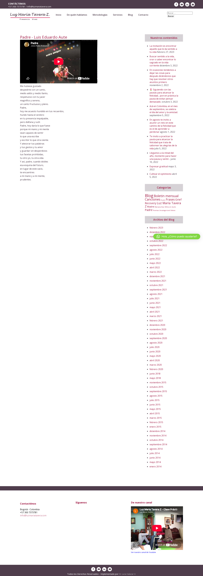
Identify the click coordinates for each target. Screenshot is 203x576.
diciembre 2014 (157, 431)
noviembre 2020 (158, 329)
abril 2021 (155, 311)
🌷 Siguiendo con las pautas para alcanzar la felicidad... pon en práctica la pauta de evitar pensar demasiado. (164, 95)
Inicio (58, 14)
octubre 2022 (156, 240)
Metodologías (100, 14)
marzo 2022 (156, 271)
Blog (130, 14)
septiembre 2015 (158, 391)
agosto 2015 (156, 395)
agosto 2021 (156, 294)
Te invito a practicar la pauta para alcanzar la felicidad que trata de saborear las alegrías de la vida (163, 142)
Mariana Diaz (159, 207)
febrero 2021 (156, 320)
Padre (148, 210)
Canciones (152, 199)
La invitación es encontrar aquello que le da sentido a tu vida (163, 48)
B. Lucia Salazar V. (127, 574)
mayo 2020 (155, 355)
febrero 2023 (156, 227)
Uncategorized (164, 210)
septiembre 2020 (158, 338)
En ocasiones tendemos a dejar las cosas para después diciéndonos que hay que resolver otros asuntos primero (163, 76)
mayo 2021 (155, 307)
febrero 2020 (156, 369)
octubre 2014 (156, 440)
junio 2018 (155, 373)
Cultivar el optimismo (161, 173)
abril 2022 (155, 267)
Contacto (143, 14)
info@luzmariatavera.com (33, 515)
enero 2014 (155, 466)
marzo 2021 (156, 316)
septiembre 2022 (158, 245)
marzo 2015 (156, 417)
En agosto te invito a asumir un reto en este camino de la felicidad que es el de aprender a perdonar (163, 125)
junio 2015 (155, 404)
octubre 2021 (156, 285)
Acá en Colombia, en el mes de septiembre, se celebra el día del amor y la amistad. (164, 109)
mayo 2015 (155, 409)
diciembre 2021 (157, 276)
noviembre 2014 (158, 435)
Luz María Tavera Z (163, 204)
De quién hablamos (77, 14)
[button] (176, 236)
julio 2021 (155, 298)
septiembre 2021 (158, 289)
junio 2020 (155, 351)
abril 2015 (155, 413)
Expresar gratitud (159, 166)
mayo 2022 (155, 263)
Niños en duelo (170, 207)
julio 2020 (155, 347)
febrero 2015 (156, 422)
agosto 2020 (156, 342)
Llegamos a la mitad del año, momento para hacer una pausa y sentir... (163, 155)
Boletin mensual (166, 196)
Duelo (163, 200)
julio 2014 (155, 453)
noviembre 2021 (158, 280)
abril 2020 (155, 360)
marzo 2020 (156, 364)
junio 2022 (155, 258)
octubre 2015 (156, 386)
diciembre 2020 (157, 324)
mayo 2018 (155, 378)
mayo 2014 (155, 462)
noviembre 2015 (158, 382)
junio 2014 (155, 457)
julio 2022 (155, 254)
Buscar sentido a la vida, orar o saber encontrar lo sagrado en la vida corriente (163, 61)
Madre (150, 206)
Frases (170, 199)
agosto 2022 (156, 249)
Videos (173, 210)
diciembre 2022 (157, 232)
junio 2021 (155, 302)
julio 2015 (155, 400)
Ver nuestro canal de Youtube (143, 552)
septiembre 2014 (158, 444)
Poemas (156, 210)
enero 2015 (155, 426)
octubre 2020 (156, 333)
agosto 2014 (156, 448)
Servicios (117, 14)
